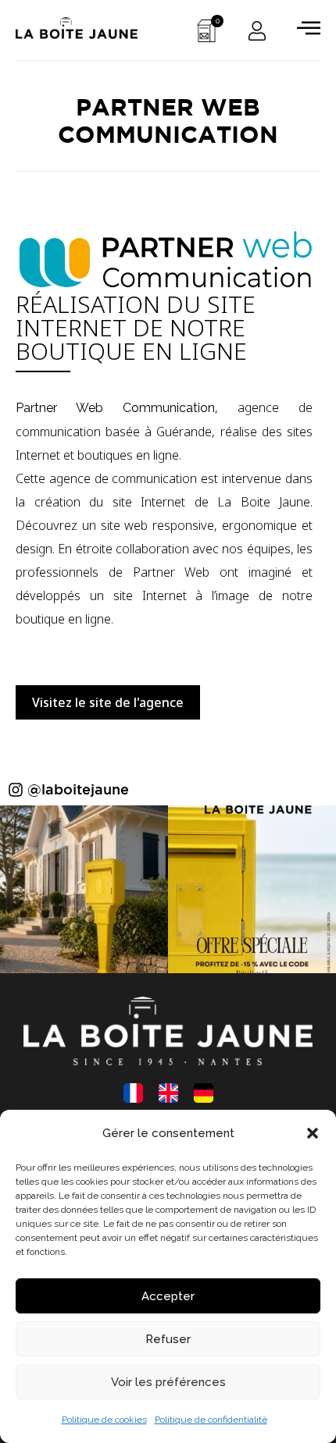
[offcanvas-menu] (308, 28)
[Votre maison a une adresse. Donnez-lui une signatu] (84, 889)
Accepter (168, 1296)
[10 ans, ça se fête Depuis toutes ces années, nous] (252, 889)
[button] (312, 1133)
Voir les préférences (168, 1382)
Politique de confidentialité (211, 1419)
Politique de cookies (104, 1419)
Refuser (168, 1339)
